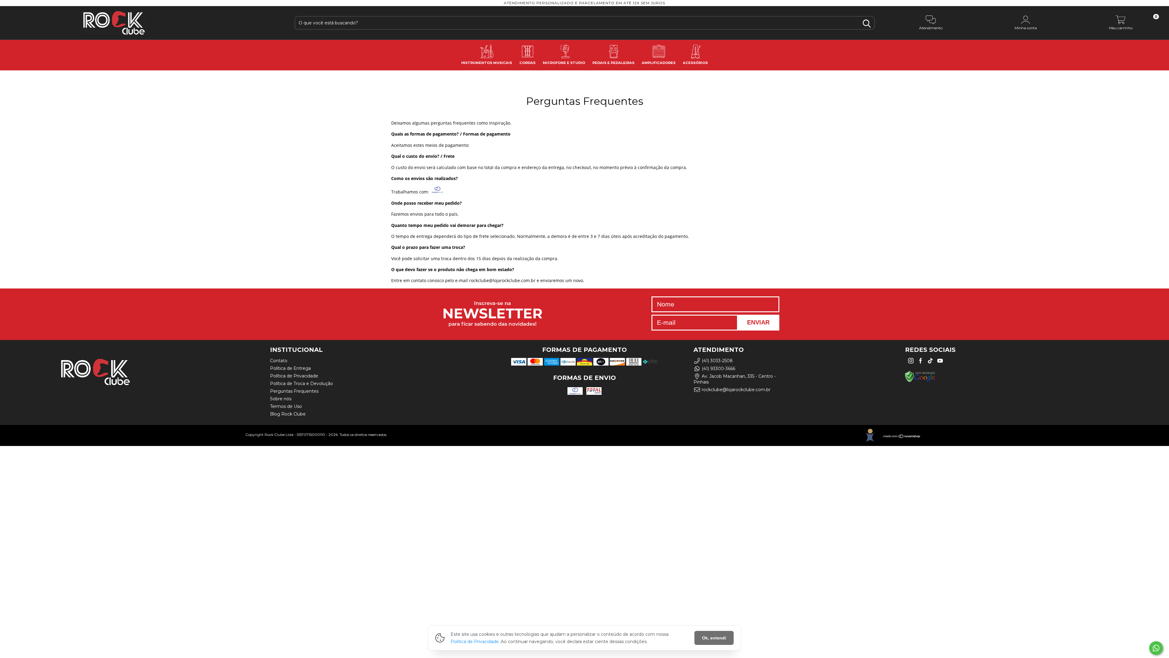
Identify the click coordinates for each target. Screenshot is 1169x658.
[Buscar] (867, 23)
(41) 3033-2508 (717, 360)
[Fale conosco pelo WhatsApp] (1156, 648)
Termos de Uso (286, 406)
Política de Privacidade (294, 376)
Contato (278, 360)
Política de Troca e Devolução (301, 383)
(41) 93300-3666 (718, 368)
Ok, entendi (714, 637)
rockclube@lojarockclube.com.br (736, 389)
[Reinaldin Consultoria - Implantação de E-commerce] (870, 435)
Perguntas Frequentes (294, 391)
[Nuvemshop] (902, 437)
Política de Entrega (290, 368)
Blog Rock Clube (288, 414)
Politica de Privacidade (475, 641)
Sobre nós (280, 399)
